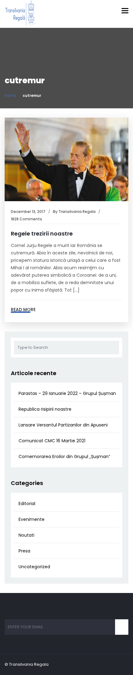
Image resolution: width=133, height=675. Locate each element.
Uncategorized (34, 567)
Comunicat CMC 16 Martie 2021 (52, 441)
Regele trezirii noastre (42, 233)
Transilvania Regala (77, 211)
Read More (23, 309)
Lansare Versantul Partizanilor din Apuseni (63, 425)
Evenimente (32, 519)
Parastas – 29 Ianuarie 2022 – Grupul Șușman (67, 393)
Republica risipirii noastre (45, 409)
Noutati (26, 535)
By (55, 211)
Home (10, 95)
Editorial (27, 503)
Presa (24, 551)
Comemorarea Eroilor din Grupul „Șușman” (64, 456)
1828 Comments (26, 219)
